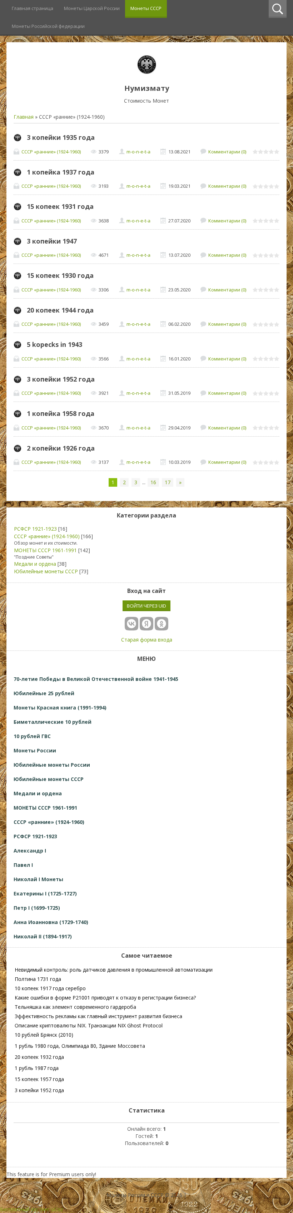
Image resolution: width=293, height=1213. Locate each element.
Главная (24, 116)
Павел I (23, 864)
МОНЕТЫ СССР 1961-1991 (45, 550)
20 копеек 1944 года (60, 310)
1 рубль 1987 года (37, 1068)
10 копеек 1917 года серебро (50, 988)
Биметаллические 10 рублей (52, 721)
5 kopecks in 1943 (54, 344)
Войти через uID (146, 606)
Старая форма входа (146, 639)
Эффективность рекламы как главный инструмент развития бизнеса (98, 1016)
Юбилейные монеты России (52, 764)
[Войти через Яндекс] (146, 623)
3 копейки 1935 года (61, 137)
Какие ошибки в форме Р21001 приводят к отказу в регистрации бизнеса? (105, 997)
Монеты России (35, 750)
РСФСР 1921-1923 (35, 528)
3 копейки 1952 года (61, 379)
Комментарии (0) (227, 151)
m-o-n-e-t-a (138, 151)
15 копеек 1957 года (39, 1079)
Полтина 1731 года (38, 979)
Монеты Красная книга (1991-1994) (60, 707)
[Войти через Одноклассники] (161, 623)
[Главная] (146, 72)
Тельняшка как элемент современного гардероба (75, 1006)
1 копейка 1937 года (60, 172)
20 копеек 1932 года (39, 1057)
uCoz (57, 1209)
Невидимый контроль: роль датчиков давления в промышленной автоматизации (114, 969)
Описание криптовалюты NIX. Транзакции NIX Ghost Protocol (89, 1025)
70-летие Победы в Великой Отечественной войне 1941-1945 (96, 679)
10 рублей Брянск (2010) (44, 1034)
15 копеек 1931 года (60, 206)
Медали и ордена (35, 563)
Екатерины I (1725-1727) (45, 893)
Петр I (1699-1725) (37, 907)
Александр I (30, 850)
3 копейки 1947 (52, 241)
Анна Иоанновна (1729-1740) (51, 922)
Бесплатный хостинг (25, 1209)
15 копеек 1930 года (60, 275)
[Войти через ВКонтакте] (131, 623)
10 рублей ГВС (32, 736)
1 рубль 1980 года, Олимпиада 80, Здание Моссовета (80, 1045)
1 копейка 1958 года (60, 413)
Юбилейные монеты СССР (46, 571)
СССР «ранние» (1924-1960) (51, 151)
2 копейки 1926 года (61, 448)
